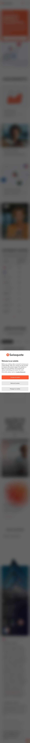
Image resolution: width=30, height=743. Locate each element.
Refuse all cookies (15, 383)
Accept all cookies (15, 377)
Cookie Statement (20, 372)
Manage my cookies (15, 389)
